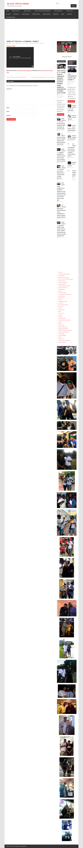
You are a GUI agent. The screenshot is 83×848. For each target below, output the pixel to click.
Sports (60, 337)
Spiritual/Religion (62, 335)
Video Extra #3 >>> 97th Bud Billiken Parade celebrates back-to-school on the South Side (61, 123)
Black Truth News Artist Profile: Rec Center (16, 77)
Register (55, 14)
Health (60, 299)
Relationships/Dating (63, 328)
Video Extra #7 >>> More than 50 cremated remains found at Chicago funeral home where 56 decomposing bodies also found (61, 82)
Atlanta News (61, 275)
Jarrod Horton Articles (63, 304)
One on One (61, 313)
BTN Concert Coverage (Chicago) (66, 279)
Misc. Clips (61, 306)
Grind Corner (61, 297)
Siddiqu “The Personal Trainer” (71, 63)
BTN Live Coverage (63, 282)
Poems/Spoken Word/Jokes (65, 320)
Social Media (61, 333)
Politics (60, 321)
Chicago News (58, 10)
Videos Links (27, 10)
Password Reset (10, 17)
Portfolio (16, 14)
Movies (60, 308)
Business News (62, 284)
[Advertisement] (41, 29)
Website (8, 115)
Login (62, 14)
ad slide (8, 14)
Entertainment (62, 296)
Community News (63, 292)
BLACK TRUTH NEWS (18, 4)
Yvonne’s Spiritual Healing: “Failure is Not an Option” (42, 77)
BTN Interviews (62, 280)
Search (57, 3)
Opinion (60, 315)
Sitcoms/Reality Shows (64, 332)
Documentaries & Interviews (65, 294)
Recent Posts (16, 10)
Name (7, 107)
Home (7, 10)
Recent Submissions (63, 327)
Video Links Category (25, 70)
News (60, 311)
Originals (61, 316)
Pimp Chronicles (62, 318)
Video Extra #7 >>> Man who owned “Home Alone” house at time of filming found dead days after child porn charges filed (61, 229)
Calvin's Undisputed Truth (64, 286)
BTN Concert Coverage (64, 277)
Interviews (61, 303)
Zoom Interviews (62, 342)
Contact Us (69, 10)
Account (69, 14)
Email (7, 111)
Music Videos (30, 43)
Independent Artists (63, 301)
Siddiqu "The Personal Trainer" (65, 330)
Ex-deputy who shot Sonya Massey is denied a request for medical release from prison (61, 139)
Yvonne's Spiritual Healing (64, 340)
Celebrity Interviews (63, 287)
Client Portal (25, 14)
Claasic (60, 291)
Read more (60, 114)
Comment (9, 88)
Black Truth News (21, 43)
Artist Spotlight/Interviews (42, 10)
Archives (60, 272)
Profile (60, 323)
